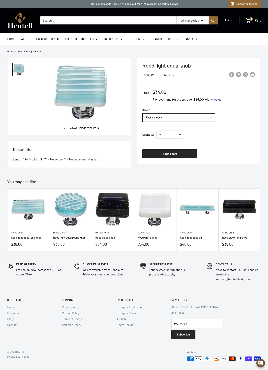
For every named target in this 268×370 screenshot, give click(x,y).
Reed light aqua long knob (26, 237)
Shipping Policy (71, 324)
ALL (23, 39)
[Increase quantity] (180, 134)
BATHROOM (111, 39)
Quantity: (148, 134)
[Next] (261, 219)
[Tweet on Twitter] (245, 74)
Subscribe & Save (246, 3)
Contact (12, 324)
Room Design (125, 324)
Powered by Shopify (18, 356)
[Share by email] (252, 74)
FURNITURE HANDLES (79, 39)
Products (13, 313)
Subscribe (183, 334)
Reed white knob (147, 237)
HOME (11, 39)
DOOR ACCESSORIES (46, 39)
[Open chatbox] (260, 363)
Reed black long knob (234, 237)
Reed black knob (105, 237)
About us (191, 39)
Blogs (11, 319)
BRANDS (156, 39)
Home (10, 51)
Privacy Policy (70, 307)
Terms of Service (72, 319)
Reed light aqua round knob (69, 237)
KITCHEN (134, 39)
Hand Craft (150, 74)
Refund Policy (70, 313)
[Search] (213, 20)
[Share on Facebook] (231, 74)
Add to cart (170, 153)
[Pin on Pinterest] (238, 74)
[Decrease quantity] (160, 134)
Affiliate (122, 319)
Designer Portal (127, 313)
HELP (171, 39)
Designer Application (130, 307)
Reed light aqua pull (191, 237)
